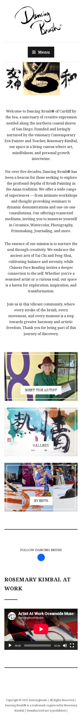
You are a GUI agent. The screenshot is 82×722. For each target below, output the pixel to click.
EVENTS (41, 501)
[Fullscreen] (72, 645)
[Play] (10, 645)
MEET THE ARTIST (41, 390)
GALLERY (41, 446)
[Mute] (65, 645)
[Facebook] (41, 557)
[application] (41, 629)
